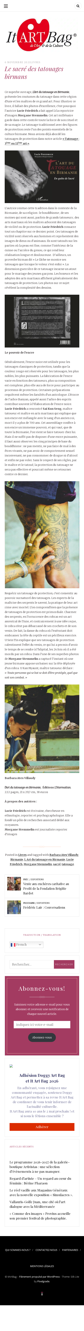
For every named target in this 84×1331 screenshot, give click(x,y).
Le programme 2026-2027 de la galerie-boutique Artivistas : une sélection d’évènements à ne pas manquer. (40, 1167)
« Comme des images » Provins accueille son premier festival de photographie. (40, 1215)
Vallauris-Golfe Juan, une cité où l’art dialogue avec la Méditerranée (37, 1204)
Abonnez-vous (42, 1037)
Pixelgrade (43, 1281)
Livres (35, 62)
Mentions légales (42, 1266)
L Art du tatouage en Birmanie (44, 859)
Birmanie (16, 859)
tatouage (68, 864)
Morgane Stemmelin (38, 864)
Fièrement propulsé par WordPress (39, 1276)
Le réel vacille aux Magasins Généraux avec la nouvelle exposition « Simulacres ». (41, 1192)
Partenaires (70, 1250)
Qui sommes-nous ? (17, 1250)
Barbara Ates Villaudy (63, 855)
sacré (57, 864)
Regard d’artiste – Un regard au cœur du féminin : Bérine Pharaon (40, 1180)
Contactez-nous (46, 1250)
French (21, 944)
